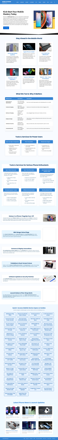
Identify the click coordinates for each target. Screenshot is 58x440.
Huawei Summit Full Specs (35, 314)
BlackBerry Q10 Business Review (48, 364)
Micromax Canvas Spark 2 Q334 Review (48, 324)
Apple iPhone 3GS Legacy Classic (22, 394)
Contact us (53, 438)
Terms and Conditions (39, 438)
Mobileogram (6, 2)
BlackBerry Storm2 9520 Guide (35, 369)
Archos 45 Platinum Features (22, 334)
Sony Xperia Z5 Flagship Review (10, 379)
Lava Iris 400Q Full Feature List (23, 329)
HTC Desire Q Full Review (48, 344)
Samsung (22, 2)
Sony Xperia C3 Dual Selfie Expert (10, 344)
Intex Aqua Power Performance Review (22, 319)
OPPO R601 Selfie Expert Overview (35, 384)
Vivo (48, 2)
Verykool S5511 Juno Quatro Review (22, 369)
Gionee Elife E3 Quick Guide (48, 319)
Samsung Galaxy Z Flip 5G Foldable (10, 394)
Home (17, 2)
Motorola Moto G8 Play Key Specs (10, 364)
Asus (51, 2)
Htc (36, 2)
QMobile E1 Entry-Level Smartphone (35, 374)
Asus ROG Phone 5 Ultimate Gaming (48, 389)
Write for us (44, 438)
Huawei (27, 2)
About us (27, 438)
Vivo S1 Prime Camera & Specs (48, 374)
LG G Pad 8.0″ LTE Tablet (22, 374)
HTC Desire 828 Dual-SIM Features (10, 384)
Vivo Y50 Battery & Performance (48, 379)
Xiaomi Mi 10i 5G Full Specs (48, 384)
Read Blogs (6, 27)
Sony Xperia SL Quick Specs (48, 339)
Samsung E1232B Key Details (9, 349)
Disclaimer (31, 438)
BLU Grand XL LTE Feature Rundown (35, 344)
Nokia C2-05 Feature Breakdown (22, 324)
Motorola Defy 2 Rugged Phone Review (35, 339)
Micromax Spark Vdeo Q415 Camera (23, 354)
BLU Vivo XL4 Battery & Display (35, 334)
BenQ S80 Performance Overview (10, 339)
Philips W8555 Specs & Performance (35, 329)
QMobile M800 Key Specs (35, 324)
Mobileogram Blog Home (10, 314)
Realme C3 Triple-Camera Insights (10, 369)
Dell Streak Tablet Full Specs (35, 319)
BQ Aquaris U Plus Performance (23, 364)
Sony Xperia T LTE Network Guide (23, 379)
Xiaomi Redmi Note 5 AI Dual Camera (23, 359)
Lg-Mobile (32, 2)
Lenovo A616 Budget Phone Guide (22, 344)
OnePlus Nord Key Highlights (23, 389)
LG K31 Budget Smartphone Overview (48, 359)
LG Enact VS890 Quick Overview (48, 349)
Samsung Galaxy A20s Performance (35, 349)
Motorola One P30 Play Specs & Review (23, 314)
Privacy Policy (49, 438)
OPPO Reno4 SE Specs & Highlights (35, 354)
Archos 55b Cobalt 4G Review (23, 384)
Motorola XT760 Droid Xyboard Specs (35, 379)
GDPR (34, 438)
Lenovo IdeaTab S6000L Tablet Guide (35, 359)
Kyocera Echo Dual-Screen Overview (10, 319)
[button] (54, 2)
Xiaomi (44, 2)
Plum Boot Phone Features (10, 354)
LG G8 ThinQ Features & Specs (48, 314)
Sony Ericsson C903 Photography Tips (48, 334)
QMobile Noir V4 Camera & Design (10, 334)
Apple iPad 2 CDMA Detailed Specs (48, 329)
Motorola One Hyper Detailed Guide (10, 389)
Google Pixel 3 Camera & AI (35, 389)
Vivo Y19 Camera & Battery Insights (10, 324)
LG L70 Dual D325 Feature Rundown (35, 364)
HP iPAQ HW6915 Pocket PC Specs (48, 369)
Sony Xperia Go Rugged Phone (10, 374)
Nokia (40, 2)
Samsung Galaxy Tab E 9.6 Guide (10, 329)
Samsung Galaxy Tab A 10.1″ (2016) (10, 359)
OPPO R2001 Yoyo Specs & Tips (22, 349)
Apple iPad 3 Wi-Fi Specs (48, 354)
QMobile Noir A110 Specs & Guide (22, 339)
